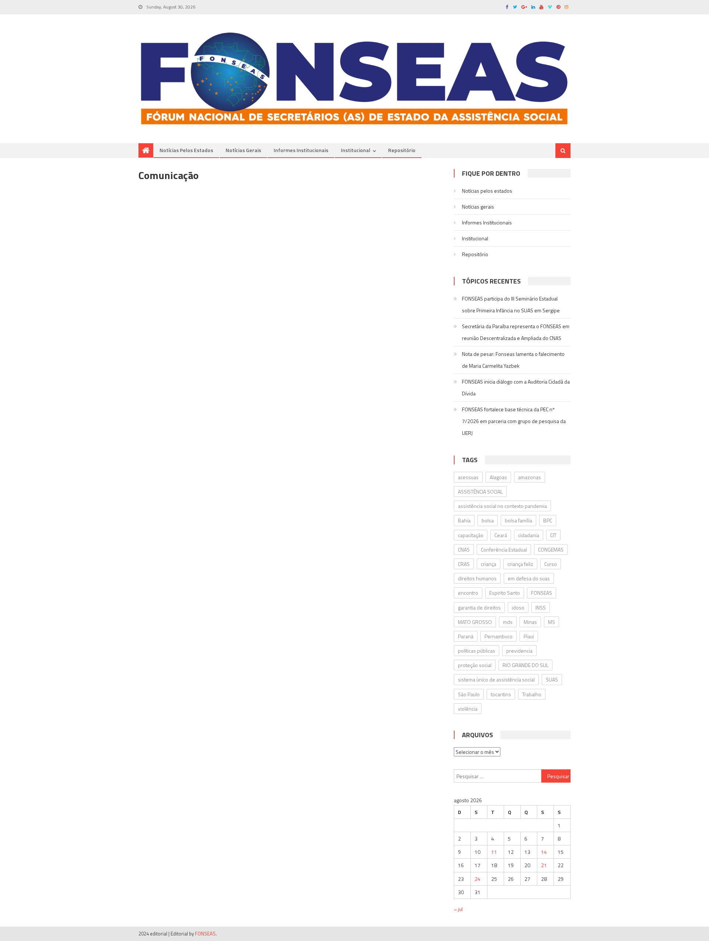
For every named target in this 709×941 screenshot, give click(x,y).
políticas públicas (476, 651)
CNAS (464, 549)
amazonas (529, 477)
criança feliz (520, 564)
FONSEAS (541, 593)
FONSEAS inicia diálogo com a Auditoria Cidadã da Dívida (516, 387)
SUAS (552, 679)
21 (544, 865)
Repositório (401, 150)
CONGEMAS (551, 549)
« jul (458, 909)
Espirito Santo (504, 593)
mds (508, 622)
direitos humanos (477, 578)
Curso (550, 564)
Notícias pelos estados (186, 150)
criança (488, 564)
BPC (547, 520)
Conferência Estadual (504, 549)
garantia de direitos (479, 607)
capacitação (470, 535)
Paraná (465, 636)
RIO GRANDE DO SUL (525, 665)
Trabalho (531, 694)
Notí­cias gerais (243, 150)
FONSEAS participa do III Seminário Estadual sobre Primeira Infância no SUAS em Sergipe (511, 304)
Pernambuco (498, 636)
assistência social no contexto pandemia (502, 506)
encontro (468, 593)
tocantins (501, 694)
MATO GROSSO (475, 622)
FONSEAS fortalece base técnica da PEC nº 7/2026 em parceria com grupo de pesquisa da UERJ (514, 421)
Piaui (529, 636)
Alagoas (498, 477)
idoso (518, 607)
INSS (540, 607)
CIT (553, 535)
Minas (530, 622)
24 (477, 879)
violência (467, 708)
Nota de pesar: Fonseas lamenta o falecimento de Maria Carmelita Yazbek (513, 360)
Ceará (500, 535)
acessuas (468, 477)
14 (544, 852)
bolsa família (518, 520)
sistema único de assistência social (496, 679)
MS (551, 622)
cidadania (528, 535)
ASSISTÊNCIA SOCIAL (480, 491)
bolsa (488, 520)
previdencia (519, 651)
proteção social (474, 665)
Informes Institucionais (301, 150)
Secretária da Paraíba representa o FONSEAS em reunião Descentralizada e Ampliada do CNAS (515, 332)
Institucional (355, 150)
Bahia (464, 520)
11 (494, 852)
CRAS (464, 564)
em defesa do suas (529, 578)
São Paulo (469, 694)
